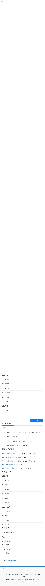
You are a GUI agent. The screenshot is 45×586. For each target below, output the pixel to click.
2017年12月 (6, 393)
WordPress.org (11, 560)
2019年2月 (5, 489)
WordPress (15, 579)
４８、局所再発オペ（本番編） (12, 457)
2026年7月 (5, 476)
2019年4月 (5, 480)
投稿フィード (10, 553)
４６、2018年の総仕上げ (10, 464)
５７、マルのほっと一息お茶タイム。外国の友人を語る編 (21, 432)
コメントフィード (11, 556)
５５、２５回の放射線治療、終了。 (14, 441)
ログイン (9, 549)
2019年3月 (5, 485)
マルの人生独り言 (8, 532)
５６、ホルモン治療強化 (10, 436)
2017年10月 (6, 397)
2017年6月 (5, 410)
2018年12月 (6, 384)
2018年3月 (5, 388)
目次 (3, 428)
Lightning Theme (26, 579)
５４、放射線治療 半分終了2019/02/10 (15, 445)
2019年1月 (5, 379)
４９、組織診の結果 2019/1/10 (12, 454)
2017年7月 (5, 406)
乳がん (4, 537)
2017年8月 (5, 401)
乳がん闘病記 (6, 541)
